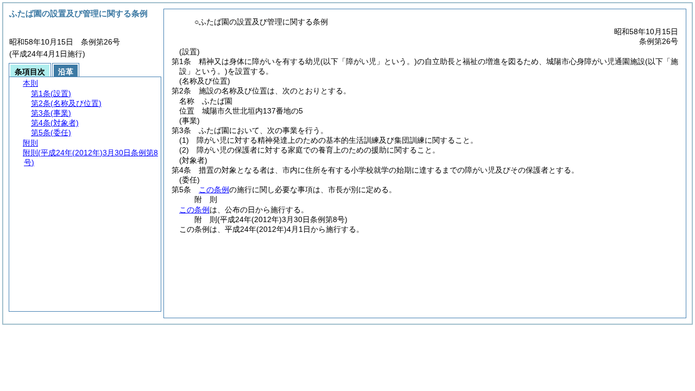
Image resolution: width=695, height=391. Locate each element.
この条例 (214, 189)
